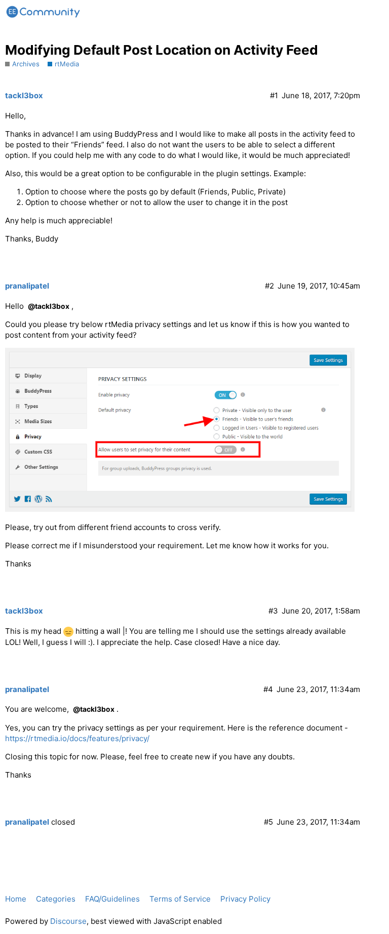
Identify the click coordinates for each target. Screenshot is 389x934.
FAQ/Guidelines (112, 899)
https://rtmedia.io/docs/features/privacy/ (77, 738)
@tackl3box (48, 306)
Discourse (68, 921)
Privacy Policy (245, 899)
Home (15, 899)
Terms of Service (180, 899)
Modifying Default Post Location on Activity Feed (161, 50)
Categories (55, 899)
